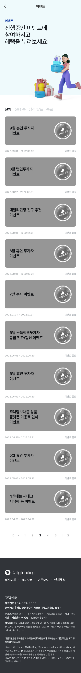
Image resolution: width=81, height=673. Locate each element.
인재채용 (59, 580)
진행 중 (20, 109)
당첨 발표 (36, 109)
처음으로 (13, 535)
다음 (62, 535)
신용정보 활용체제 (39, 617)
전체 (8, 109)
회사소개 (10, 580)
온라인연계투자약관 (14, 614)
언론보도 (43, 580)
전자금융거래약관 (54, 614)
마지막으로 (68, 535)
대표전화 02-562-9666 (20, 603)
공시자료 (26, 580)
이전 (5, 6)
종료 (49, 109)
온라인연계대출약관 (34, 614)
